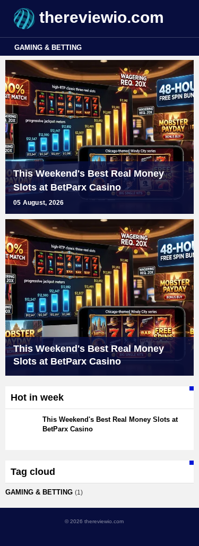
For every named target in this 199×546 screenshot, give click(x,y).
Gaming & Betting (48, 47)
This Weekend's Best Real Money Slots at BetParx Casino (88, 180)
